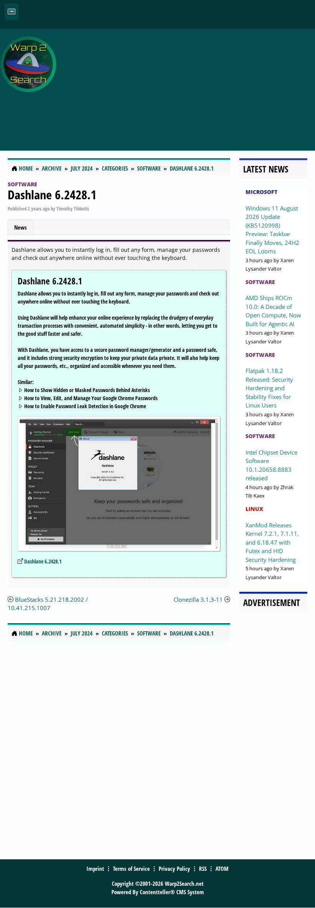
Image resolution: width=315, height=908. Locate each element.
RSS (203, 868)
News (20, 227)
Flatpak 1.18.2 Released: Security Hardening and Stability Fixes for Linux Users (269, 388)
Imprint (95, 868)
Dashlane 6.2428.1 (52, 194)
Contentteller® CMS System (172, 892)
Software (22, 184)
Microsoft (261, 191)
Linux (254, 508)
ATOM (222, 868)
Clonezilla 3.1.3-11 (198, 599)
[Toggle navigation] (11, 11)
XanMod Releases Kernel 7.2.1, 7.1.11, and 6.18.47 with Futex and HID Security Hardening (272, 542)
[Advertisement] (187, 85)
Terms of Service (131, 868)
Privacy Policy (174, 868)
